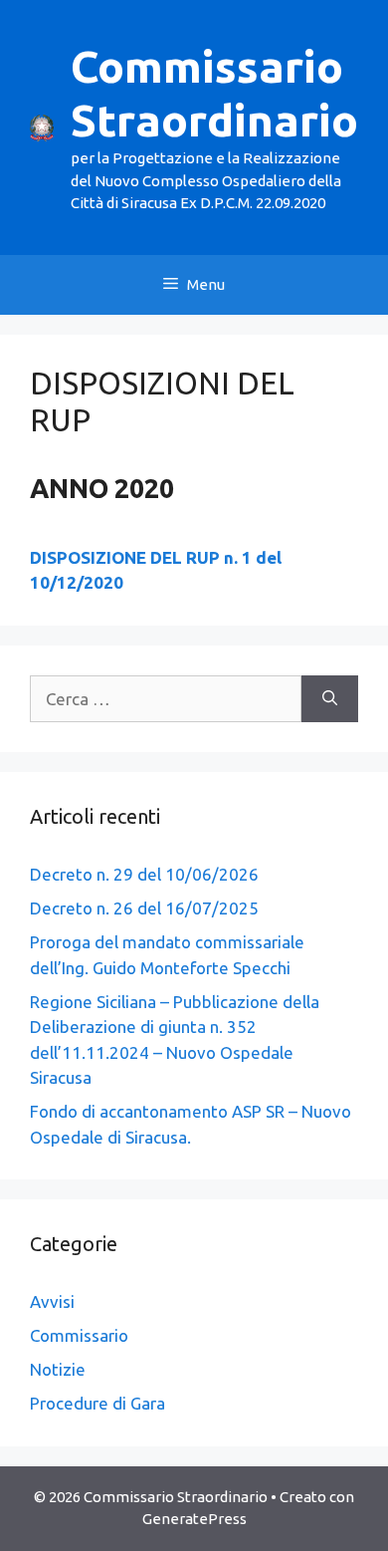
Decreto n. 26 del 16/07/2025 (144, 908)
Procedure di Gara (97, 1403)
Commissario (79, 1335)
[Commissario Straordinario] (42, 126)
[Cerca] (329, 699)
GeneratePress (194, 1518)
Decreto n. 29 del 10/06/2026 (144, 874)
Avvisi (52, 1301)
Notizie (58, 1369)
